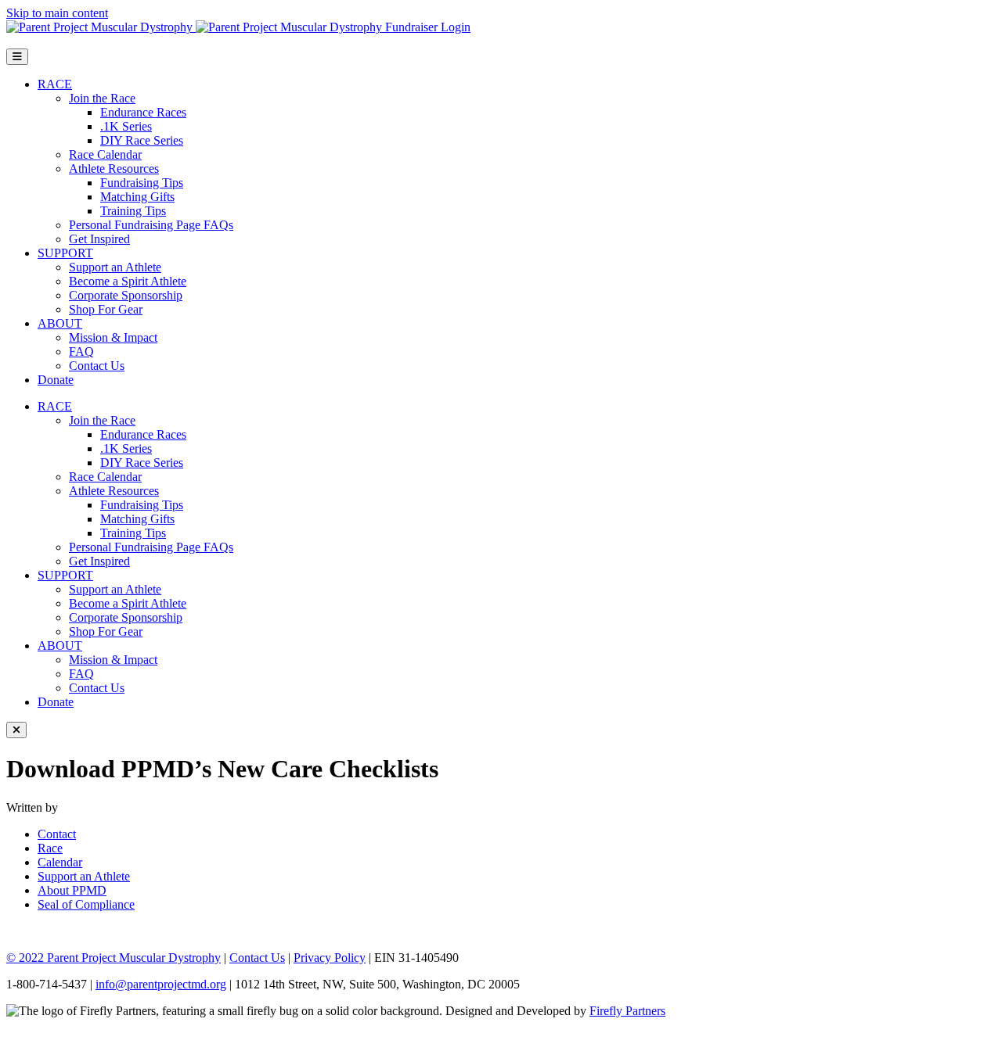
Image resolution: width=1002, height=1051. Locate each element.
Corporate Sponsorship (125, 295)
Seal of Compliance (86, 904)
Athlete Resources (114, 168)
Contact (57, 834)
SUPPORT (65, 253)
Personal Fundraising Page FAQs (151, 224)
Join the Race (102, 98)
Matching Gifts (137, 196)
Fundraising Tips (141, 182)
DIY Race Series (141, 140)
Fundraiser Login (427, 27)
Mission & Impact (113, 337)
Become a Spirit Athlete (127, 281)
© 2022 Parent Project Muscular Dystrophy (113, 957)
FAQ (81, 351)
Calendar (60, 862)
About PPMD (72, 890)
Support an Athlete (115, 267)
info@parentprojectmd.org (161, 984)
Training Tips (133, 210)
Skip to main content (57, 13)
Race (50, 848)
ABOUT (60, 323)
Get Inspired (99, 239)
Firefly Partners (627, 1010)
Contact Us (96, 365)
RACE (55, 84)
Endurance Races (143, 112)
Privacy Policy (330, 957)
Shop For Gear (105, 309)
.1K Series (126, 126)
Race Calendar (105, 154)
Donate (56, 379)
